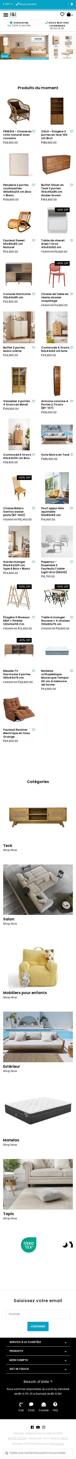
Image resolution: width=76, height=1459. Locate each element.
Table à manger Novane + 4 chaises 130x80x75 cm (55, 621)
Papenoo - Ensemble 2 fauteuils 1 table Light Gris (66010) (54, 567)
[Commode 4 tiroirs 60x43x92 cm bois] (57, 327)
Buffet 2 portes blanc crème (14, 349)
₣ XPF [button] (7, 4)
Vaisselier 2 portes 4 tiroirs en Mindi (16, 403)
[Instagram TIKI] (43, 1427)
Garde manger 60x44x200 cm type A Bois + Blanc (16, 565)
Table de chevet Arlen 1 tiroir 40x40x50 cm (53, 244)
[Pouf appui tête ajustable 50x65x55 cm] (57, 488)
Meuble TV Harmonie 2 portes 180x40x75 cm (16, 674)
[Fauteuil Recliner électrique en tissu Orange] (19, 709)
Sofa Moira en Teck (55, 454)
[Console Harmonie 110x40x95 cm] (19, 274)
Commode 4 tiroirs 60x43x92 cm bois (55, 349)
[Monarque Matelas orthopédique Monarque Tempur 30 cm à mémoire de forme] (57, 651)
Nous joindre (28, 4)
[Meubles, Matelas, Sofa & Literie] (13, 15)
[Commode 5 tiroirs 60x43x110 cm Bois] (19, 434)
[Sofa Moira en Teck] (57, 434)
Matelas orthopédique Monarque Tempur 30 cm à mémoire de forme (55, 677)
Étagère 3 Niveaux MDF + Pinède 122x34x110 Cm (16, 621)
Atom (64, 1438)
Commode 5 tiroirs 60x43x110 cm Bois (17, 456)
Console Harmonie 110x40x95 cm (17, 295)
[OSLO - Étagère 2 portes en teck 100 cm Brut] (57, 111)
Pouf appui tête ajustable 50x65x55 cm (52, 512)
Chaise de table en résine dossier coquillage (55, 297)
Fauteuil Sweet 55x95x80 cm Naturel (14, 244)
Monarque (57, 1443)
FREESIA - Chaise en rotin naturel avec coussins (17, 135)
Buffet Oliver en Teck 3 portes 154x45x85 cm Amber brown (52, 190)
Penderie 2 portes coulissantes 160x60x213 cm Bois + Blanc (17, 190)
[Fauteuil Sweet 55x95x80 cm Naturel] (19, 220)
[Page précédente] (5, 1244)
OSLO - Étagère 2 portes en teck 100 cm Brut (54, 135)
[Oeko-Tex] (29, 1245)
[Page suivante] (70, 1244)
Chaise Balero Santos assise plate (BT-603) (14, 512)
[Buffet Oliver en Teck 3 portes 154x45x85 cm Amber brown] (57, 165)
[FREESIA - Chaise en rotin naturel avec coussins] (19, 111)
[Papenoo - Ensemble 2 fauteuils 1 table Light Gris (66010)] (57, 541)
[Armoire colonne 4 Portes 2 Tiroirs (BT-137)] (57, 381)
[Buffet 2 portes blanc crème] (19, 327)
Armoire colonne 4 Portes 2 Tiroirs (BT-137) (54, 405)
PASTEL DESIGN (17, 1438)
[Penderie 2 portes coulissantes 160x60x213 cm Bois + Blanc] (19, 165)
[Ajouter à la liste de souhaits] (33, 131)
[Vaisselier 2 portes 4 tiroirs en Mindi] (19, 381)
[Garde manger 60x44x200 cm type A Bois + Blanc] (19, 541)
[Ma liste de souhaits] (62, 15)
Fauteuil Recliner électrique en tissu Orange (16, 733)
